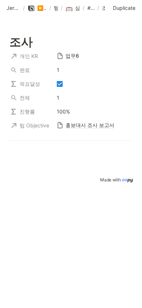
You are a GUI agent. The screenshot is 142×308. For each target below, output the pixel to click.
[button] (13, 8)
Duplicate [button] (124, 8)
